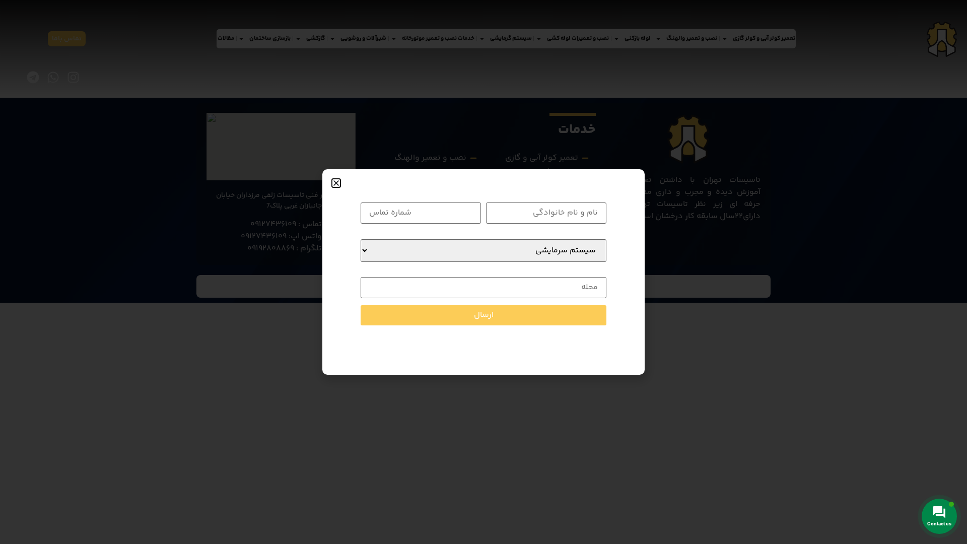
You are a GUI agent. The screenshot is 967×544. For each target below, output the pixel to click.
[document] (483, 272)
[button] (336, 183)
